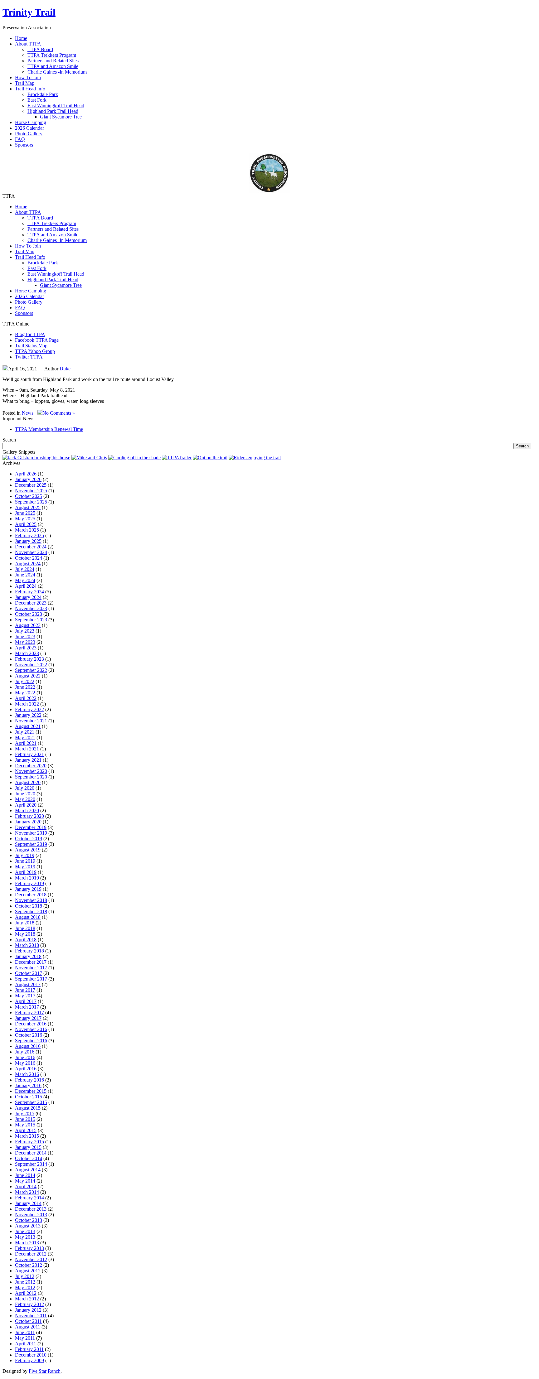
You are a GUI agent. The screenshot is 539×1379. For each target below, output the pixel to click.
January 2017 (28, 1018)
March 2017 (27, 1007)
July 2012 (24, 1276)
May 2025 (25, 518)
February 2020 (29, 816)
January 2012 (28, 1310)
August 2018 (28, 917)
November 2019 (31, 833)
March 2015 (27, 1136)
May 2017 (25, 995)
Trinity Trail (29, 12)
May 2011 (25, 1338)
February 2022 (29, 709)
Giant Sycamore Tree (61, 116)
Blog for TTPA (30, 334)
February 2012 (29, 1304)
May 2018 (25, 934)
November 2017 (31, 967)
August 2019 (28, 849)
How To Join (28, 245)
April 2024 (25, 586)
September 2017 (31, 978)
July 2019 (24, 855)
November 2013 (31, 1214)
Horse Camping (30, 290)
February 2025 (29, 535)
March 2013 (27, 1242)
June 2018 (25, 928)
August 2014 (28, 1169)
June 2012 (25, 1282)
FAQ (20, 307)
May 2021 (25, 737)
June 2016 (25, 1057)
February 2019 (29, 883)
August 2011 (27, 1326)
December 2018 (30, 894)
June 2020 (25, 793)
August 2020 (28, 782)
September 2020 (31, 776)
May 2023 (25, 642)
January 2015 (28, 1147)
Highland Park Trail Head (52, 111)
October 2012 (28, 1265)
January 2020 (28, 821)
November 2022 (31, 664)
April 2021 (25, 743)
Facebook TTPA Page (37, 340)
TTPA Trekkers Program (51, 55)
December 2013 (30, 1209)
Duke (65, 368)
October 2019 (28, 838)
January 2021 (28, 760)
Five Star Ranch (45, 1371)
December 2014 (30, 1152)
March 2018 (27, 945)
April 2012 (25, 1293)
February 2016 (29, 1079)
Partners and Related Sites (53, 60)
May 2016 (25, 1063)
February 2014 (29, 1197)
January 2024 (28, 597)
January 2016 (28, 1085)
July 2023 (24, 631)
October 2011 (28, 1321)
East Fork (36, 100)
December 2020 (30, 765)
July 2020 (24, 788)
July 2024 (24, 569)
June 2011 (25, 1332)
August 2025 (28, 507)
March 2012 (27, 1298)
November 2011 (31, 1315)
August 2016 (28, 1046)
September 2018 (31, 911)
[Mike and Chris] (89, 457)
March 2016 (27, 1074)
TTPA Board (40, 49)
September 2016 (31, 1040)
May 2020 (25, 799)
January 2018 (28, 956)
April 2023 (25, 647)
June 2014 (25, 1175)
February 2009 (29, 1360)
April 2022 (25, 698)
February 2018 (29, 950)
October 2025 (28, 496)
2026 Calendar (29, 296)
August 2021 (28, 726)
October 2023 (28, 614)
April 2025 (25, 524)
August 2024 (28, 563)
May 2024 (25, 580)
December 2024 (30, 546)
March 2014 (27, 1192)
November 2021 (31, 720)
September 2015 (31, 1102)
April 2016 (25, 1068)
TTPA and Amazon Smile (52, 66)
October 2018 (28, 906)
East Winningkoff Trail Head (55, 105)
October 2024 (28, 558)
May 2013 (25, 1237)
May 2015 (25, 1124)
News (27, 413)
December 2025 (30, 485)
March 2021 (27, 748)
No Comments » (58, 413)
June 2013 (25, 1231)
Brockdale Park (42, 94)
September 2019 (31, 844)
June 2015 (25, 1119)
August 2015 (28, 1108)
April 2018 (25, 939)
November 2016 (31, 1029)
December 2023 (30, 602)
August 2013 (28, 1225)
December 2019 (30, 827)
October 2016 (28, 1035)
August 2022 (28, 675)
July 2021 (24, 732)
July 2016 (24, 1051)
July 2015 (24, 1113)
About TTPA (28, 212)
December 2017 (30, 962)
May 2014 (25, 1181)
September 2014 (31, 1164)
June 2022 (25, 687)
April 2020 (25, 805)
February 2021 (29, 754)
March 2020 (27, 810)
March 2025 (27, 530)
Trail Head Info (30, 257)
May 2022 (25, 692)
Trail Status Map (31, 345)
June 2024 (25, 574)
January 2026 (28, 479)
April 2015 (25, 1130)
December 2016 (30, 1023)
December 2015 (30, 1091)
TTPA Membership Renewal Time (49, 429)
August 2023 (28, 625)
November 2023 (31, 608)
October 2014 (28, 1158)
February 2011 (29, 1349)
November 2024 (31, 552)
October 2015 (28, 1096)
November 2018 (31, 900)
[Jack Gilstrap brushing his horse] (36, 457)
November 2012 (31, 1259)
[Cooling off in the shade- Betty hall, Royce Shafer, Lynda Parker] (134, 457)
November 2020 (31, 771)
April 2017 (25, 1001)
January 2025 (28, 541)
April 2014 (25, 1186)
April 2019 (25, 872)
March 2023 (27, 653)
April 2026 (25, 473)
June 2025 (25, 513)
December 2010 (30, 1354)
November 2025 (31, 490)
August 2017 (28, 984)
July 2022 (24, 681)
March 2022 (27, 703)
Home (21, 206)
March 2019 (27, 877)
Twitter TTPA (29, 356)
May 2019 (25, 866)
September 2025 (31, 501)
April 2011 (25, 1343)
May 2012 (25, 1287)
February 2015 (29, 1141)
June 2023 (25, 636)
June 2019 (25, 861)
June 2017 (25, 990)
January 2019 (28, 889)
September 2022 (31, 670)
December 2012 (30, 1253)
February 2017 (29, 1012)
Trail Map (24, 251)
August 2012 (28, 1270)
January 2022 (28, 715)
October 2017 (28, 973)
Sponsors (24, 313)
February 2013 (29, 1248)
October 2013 (28, 1220)
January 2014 (28, 1203)
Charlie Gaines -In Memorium (57, 72)
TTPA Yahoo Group (35, 351)
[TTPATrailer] (177, 457)
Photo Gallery (28, 302)
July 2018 (24, 922)
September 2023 (31, 619)
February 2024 (29, 591)
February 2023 (29, 659)
